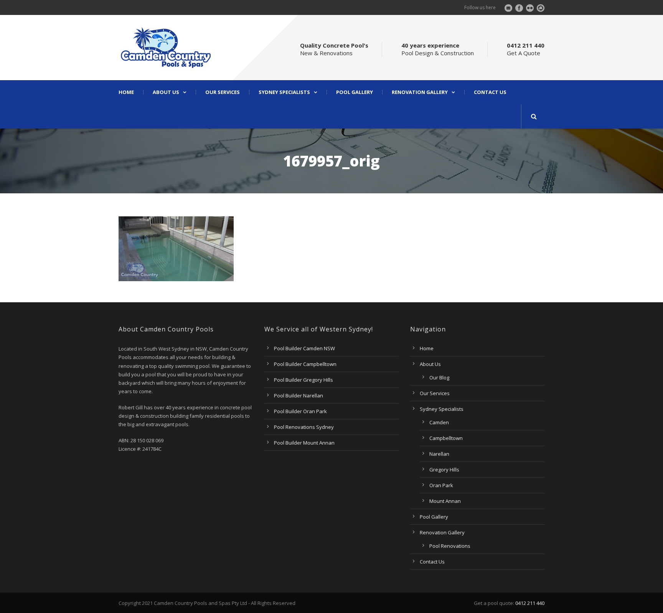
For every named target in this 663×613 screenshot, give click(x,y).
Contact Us (490, 92)
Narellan (439, 453)
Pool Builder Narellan (298, 395)
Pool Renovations (449, 545)
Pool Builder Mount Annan (304, 442)
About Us (166, 92)
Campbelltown (446, 438)
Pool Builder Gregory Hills (303, 379)
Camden (439, 422)
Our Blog (439, 377)
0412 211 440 (529, 603)
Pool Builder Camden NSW (304, 348)
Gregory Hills (444, 469)
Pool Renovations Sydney (304, 426)
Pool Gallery (354, 92)
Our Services (222, 92)
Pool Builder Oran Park (300, 411)
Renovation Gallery (420, 92)
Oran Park (441, 485)
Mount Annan (445, 501)
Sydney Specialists (284, 92)
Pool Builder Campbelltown (305, 364)
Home (126, 92)
